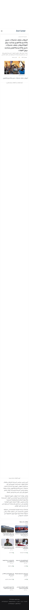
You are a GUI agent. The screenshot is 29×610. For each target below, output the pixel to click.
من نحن (22, 601)
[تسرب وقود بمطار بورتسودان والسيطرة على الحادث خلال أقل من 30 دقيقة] (7, 529)
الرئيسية (25, 36)
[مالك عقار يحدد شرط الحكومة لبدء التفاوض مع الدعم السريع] (7, 555)
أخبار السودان (20, 36)
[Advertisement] (14, 14)
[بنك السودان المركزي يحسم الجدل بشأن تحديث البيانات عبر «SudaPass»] (7, 582)
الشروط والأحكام (5, 601)
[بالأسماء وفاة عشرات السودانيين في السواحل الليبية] (21, 528)
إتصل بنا (18, 601)
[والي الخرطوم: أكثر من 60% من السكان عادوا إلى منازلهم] (7, 569)
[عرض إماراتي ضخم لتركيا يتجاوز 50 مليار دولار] (21, 569)
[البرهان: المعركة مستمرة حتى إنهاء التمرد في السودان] (21, 582)
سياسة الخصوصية (12, 601)
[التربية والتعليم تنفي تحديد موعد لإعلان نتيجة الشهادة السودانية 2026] (21, 555)
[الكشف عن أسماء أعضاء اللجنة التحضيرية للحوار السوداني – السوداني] (7, 542)
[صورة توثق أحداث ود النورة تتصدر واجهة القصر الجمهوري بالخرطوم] (21, 542)
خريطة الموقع (18, 603)
